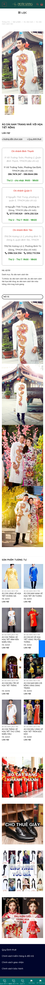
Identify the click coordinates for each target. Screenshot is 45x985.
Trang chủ (6, 22)
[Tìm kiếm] (37, 4)
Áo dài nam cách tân (19, 274)
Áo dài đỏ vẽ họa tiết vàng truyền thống (32, 639)
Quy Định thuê (9, 949)
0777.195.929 (16, 213)
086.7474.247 (15, 174)
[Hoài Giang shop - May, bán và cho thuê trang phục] (22, 4)
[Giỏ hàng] (41, 4)
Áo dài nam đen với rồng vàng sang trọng (33, 685)
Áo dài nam (28, 22)
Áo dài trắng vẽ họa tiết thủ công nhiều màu (11, 731)
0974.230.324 (31, 213)
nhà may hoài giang (15, 284)
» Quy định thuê (34, 139)
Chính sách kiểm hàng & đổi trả (18, 956)
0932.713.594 (33, 253)
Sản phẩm (17, 22)
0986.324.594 (15, 253)
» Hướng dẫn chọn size (12, 139)
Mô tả (6, 297)
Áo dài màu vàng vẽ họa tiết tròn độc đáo (33, 731)
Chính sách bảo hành (12, 968)
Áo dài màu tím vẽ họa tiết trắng (10, 684)
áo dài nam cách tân (18, 279)
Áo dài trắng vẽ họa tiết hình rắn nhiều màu (10, 639)
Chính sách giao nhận (13, 962)
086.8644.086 (31, 174)
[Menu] (4, 4)
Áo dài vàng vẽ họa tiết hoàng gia (11, 594)
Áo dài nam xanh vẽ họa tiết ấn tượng (33, 594)
